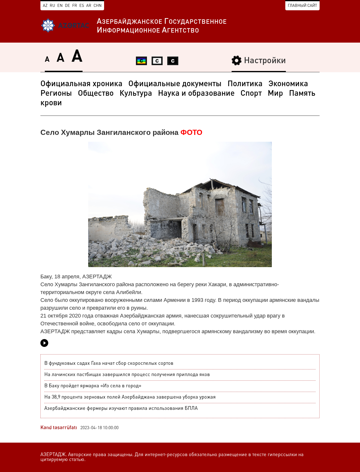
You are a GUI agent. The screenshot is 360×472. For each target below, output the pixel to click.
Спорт (251, 94)
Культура (136, 94)
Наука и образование (196, 94)
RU (52, 6)
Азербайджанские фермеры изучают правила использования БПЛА (121, 408)
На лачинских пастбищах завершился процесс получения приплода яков (127, 374)
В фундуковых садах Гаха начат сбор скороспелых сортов (108, 363)
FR (74, 6)
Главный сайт (302, 6)
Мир (275, 94)
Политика (245, 84)
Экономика (288, 84)
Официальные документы (175, 84)
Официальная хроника (81, 84)
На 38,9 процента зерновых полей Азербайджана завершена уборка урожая (130, 397)
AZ (45, 6)
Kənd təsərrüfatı (58, 427)
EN (60, 6)
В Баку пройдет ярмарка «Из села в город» (92, 386)
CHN (98, 6)
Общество (96, 94)
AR (88, 6)
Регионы (56, 94)
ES (81, 6)
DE (67, 6)
